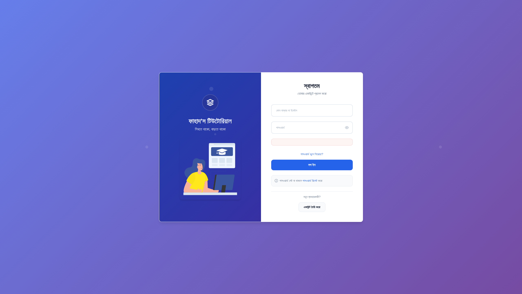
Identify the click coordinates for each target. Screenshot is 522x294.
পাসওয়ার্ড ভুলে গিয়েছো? (312, 154)
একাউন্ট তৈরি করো (312, 207)
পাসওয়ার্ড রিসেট (310, 180)
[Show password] (346, 127)
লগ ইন (311, 165)
